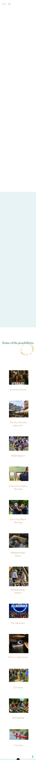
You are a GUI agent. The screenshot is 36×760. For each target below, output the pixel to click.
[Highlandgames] (18, 446)
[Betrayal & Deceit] (18, 380)
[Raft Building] (18, 708)
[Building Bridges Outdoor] (18, 579)
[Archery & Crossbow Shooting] (18, 478)
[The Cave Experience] (18, 646)
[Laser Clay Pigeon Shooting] (18, 511)
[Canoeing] (18, 737)
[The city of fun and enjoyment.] (18, 413)
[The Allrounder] (18, 613)
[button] (6, 4)
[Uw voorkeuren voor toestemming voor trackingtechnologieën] (32, 756)
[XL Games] (18, 678)
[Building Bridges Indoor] (18, 544)
